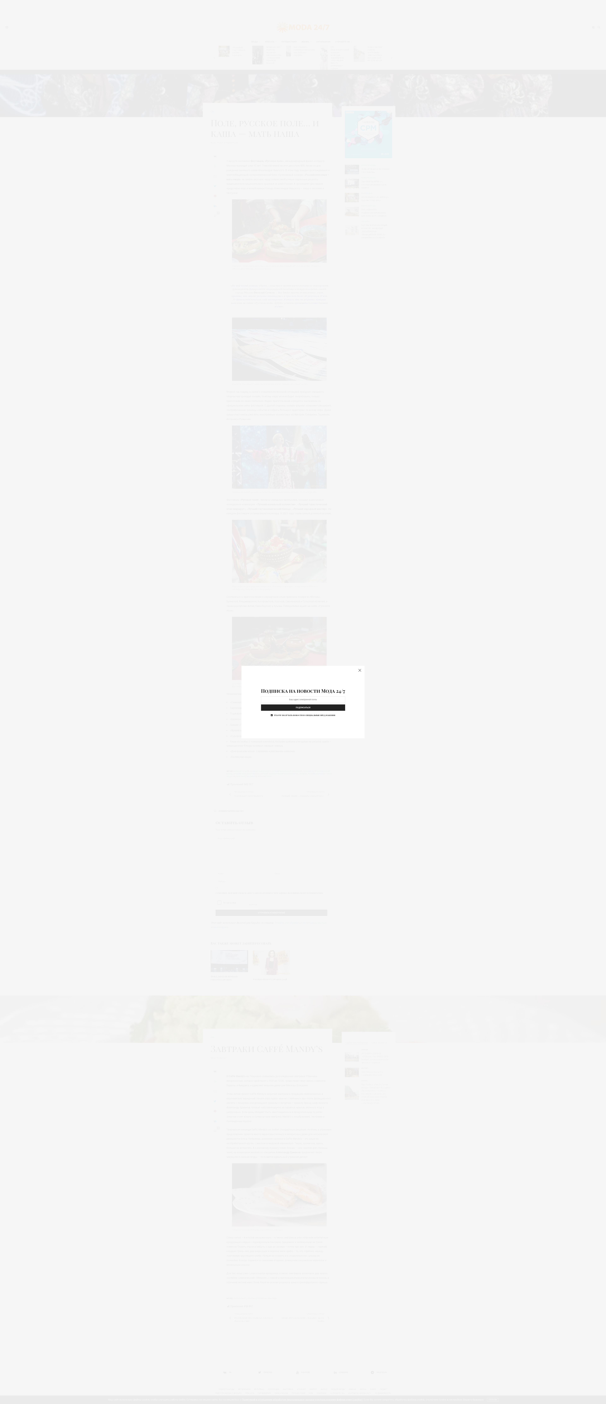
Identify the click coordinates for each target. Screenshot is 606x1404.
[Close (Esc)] (360, 670)
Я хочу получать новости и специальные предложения (304, 715)
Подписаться (303, 707)
